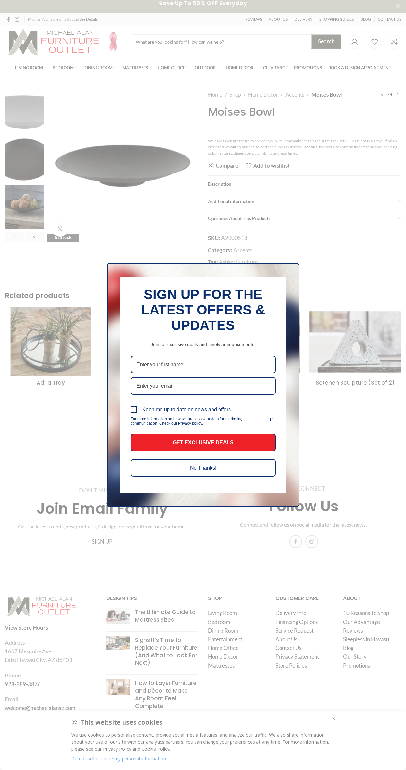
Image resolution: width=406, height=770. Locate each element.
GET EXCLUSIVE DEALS (203, 442)
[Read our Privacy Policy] (272, 419)
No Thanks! (203, 468)
